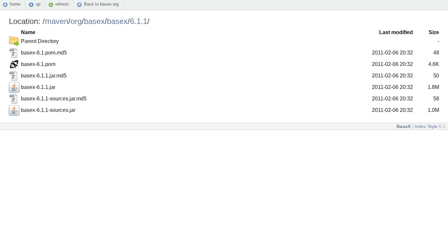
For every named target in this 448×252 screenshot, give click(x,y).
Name (28, 32)
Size (434, 32)
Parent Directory (40, 41)
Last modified (396, 32)
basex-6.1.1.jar (38, 87)
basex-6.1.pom (38, 64)
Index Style (426, 126)
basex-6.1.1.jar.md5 (44, 75)
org (76, 21)
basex (94, 21)
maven (56, 21)
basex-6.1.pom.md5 (44, 52)
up (38, 4)
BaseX (404, 126)
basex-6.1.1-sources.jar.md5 (54, 98)
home (15, 4)
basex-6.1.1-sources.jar (48, 110)
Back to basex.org (101, 4)
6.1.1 (138, 21)
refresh (62, 4)
